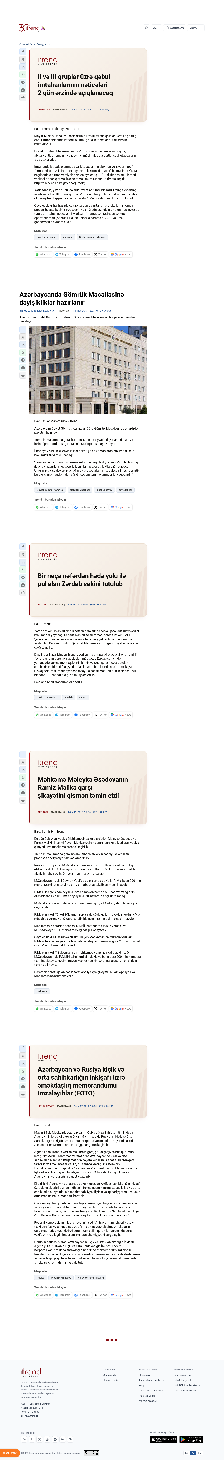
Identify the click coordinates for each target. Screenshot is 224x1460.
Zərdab (69, 697)
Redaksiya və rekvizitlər (151, 1380)
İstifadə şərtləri (182, 1375)
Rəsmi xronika (111, 1380)
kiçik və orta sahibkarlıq (91, 1277)
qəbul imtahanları (47, 237)
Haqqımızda (145, 1375)
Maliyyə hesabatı (148, 1401)
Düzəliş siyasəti (147, 1395)
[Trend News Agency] (31, 1372)
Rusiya (40, 1277)
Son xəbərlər (110, 1375)
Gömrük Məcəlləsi (80, 489)
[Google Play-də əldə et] (191, 1439)
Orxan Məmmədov (61, 1277)
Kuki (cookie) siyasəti (185, 1390)
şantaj (82, 697)
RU (199, 1453)
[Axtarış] (146, 27)
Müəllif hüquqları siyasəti (187, 1385)
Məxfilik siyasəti (182, 1380)
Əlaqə (142, 1385)
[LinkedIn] (62, 1439)
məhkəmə (42, 991)
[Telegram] (55, 1439)
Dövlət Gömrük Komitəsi (50, 489)
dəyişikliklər (125, 489)
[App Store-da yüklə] (163, 1439)
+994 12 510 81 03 (30, 1411)
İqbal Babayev (104, 489)
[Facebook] (32, 1439)
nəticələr (68, 237)
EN (186, 1453)
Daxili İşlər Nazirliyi (47, 697)
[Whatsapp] (24, 1439)
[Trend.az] (32, 28)
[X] (39, 1439)
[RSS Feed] (70, 1439)
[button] (23, 51)
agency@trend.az (29, 1416)
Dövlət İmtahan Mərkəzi (92, 237)
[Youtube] (47, 1439)
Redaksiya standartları (151, 1390)
